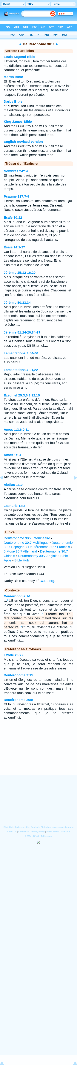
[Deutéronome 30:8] (72, 486)
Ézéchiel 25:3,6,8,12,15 (22, 395)
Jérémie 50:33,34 (17, 302)
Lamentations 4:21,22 (21, 370)
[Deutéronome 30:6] (4, 486)
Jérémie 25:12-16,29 (20, 272)
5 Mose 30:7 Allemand (20, 551)
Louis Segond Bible (19, 57)
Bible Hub (21, 560)
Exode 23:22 (13, 655)
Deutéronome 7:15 (18, 675)
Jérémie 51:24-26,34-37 (22, 332)
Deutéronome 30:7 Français (49, 547)
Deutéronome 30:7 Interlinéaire (27, 538)
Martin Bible (13, 77)
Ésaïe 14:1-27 (14, 247)
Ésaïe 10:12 (13, 217)
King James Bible (18, 121)
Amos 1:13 (12, 455)
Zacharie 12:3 (14, 506)
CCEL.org (46, 581)
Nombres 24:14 (16, 171)
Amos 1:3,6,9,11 (16, 429)
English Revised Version (23, 142)
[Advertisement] (38, 752)
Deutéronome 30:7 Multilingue (26, 543)
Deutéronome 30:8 (18, 700)
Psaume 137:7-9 (16, 196)
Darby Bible (13, 101)
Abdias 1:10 (13, 485)
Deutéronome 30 (17, 596)
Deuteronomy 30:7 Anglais (37, 556)
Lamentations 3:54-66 (21, 353)
